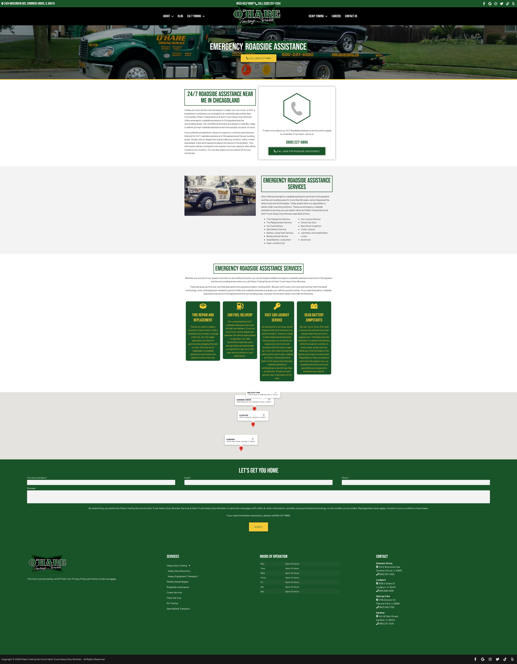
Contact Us (351, 16)
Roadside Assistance (178, 587)
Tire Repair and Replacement (203, 317)
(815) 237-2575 (272, 7)
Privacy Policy (79, 578)
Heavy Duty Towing (177, 565)
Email (187, 478)
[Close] (269, 399)
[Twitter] (501, 3)
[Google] (490, 3)
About (166, 16)
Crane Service (174, 592)
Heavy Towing (316, 16)
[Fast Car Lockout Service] (277, 306)
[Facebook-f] (484, 3)
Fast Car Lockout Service (277, 317)
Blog (180, 16)
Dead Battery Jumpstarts (314, 317)
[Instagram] (496, 3)
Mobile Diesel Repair (177, 581)
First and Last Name (37, 478)
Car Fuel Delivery (240, 315)
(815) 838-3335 (386, 590)
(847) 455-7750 (386, 607)
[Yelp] (513, 3)
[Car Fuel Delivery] (240, 306)
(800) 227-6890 (297, 142)
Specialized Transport (178, 608)
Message (31, 488)
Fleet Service (174, 597)
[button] (254, 409)
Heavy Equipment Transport (183, 576)
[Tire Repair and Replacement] (203, 306)
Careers (336, 16)
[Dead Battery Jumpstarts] (314, 306)
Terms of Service (100, 578)
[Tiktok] (507, 3)
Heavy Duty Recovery (179, 570)
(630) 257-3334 (272, 3)
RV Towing (172, 603)
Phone (345, 478)
